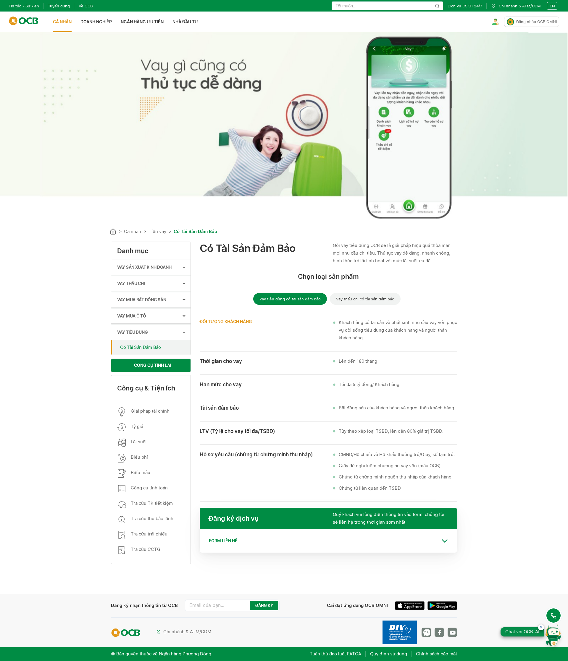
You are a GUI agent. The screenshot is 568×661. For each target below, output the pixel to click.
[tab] (328, 541)
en (552, 6)
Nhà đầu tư (185, 21)
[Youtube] (452, 632)
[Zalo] (426, 632)
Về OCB (86, 6)
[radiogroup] (328, 298)
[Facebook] (439, 632)
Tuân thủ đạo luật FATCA (335, 654)
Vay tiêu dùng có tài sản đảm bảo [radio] (290, 299)
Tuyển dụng (59, 6)
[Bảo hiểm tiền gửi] (400, 632)
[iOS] (411, 606)
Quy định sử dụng (388, 654)
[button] (328, 541)
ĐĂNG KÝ (264, 605)
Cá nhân (62, 21)
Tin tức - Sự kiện (24, 6)
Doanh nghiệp (96, 21)
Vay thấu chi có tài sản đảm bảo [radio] (365, 299)
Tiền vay (157, 231)
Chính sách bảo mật (436, 654)
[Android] (442, 606)
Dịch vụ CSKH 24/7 (465, 6)
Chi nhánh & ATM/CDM (187, 631)
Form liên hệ (223, 540)
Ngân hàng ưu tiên (142, 21)
